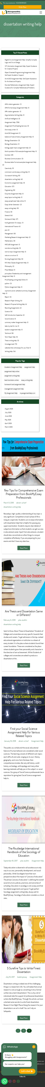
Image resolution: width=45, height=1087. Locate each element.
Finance (7, 212)
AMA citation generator (12, 104)
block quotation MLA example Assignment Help (20, 151)
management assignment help (14, 389)
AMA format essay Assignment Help (16, 108)
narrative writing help (11, 248)
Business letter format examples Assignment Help (20, 162)
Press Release (9, 270)
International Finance (11, 226)
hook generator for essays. (13, 223)
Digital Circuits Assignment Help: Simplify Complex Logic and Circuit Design (21, 61)
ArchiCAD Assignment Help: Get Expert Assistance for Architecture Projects (20, 79)
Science (7, 311)
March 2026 (8, 427)
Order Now (22, 7)
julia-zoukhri (22, 620)
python (7, 283)
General (7, 215)
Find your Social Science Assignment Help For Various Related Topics (24, 732)
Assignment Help (10, 122)
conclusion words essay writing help (16, 172)
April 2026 (8, 423)
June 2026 (8, 416)
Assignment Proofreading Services (16, 126)
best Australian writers (12, 380)
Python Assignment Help (12, 287)
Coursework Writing (11, 175)
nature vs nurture (10, 255)
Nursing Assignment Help (13, 259)
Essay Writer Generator (12, 204)
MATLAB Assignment (11, 244)
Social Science (9, 319)
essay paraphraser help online (14, 201)
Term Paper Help (10, 337)
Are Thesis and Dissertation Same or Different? (24, 613)
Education (8, 186)
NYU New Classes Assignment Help (16, 262)
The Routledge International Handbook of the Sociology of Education (23, 851)
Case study (8, 168)
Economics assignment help (14, 183)
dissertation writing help (12, 179)
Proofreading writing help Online (15, 280)
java (6, 230)
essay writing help (10, 208)
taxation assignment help (13, 329)
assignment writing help (12, 376)
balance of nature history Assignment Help (18, 137)
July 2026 (8, 412)
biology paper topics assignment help (16, 148)
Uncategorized (9, 344)
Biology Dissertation (11, 140)
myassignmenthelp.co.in (27, 393)
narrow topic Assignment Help (14, 252)
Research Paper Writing (12, 300)
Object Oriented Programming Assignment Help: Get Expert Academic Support (20, 73)
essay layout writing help (12, 197)
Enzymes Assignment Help (13, 194)
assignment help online (12, 371)
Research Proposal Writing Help (15, 304)
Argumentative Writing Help (13, 115)
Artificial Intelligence (11, 118)
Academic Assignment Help (13, 367)
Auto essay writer (10, 129)
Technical (8, 333)
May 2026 (8, 420)
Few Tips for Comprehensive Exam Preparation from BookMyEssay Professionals (23, 493)
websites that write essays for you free (17, 348)
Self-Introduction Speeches (13, 315)
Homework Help (10, 219)
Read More (23, 548)
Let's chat (25, 1071)
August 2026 (9, 409)
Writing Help (9, 351)
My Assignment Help (11, 393)
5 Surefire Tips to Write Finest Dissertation (23, 970)
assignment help (29, 367)
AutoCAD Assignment (11, 133)
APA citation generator (12, 111)
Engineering (8, 190)
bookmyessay (22, 977)
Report (7, 297)
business (7, 155)
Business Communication (13, 158)
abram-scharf (21, 502)
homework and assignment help (15, 384)
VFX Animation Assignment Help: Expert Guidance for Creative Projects (21, 67)
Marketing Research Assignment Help (16, 237)
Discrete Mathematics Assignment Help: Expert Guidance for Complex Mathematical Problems (19, 86)
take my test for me (11, 326)
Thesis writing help (11, 340)
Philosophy (8, 266)
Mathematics (9, 241)
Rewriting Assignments (12, 308)
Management (9, 233)
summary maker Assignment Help (15, 322)
